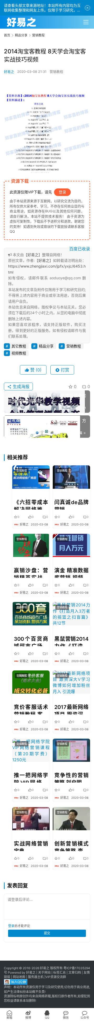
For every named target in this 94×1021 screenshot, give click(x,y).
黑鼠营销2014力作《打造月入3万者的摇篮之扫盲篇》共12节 (71, 641)
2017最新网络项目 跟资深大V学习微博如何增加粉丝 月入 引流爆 (71, 709)
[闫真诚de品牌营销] (71, 477)
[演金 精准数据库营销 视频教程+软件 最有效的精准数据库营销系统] (71, 545)
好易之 (9, 71)
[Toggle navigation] (85, 22)
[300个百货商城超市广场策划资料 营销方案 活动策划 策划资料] (31, 613)
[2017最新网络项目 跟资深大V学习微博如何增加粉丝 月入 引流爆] (71, 682)
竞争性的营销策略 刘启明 (71, 777)
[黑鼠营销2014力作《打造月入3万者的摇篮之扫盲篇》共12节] (71, 613)
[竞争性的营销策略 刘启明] (71, 750)
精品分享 (46, 346)
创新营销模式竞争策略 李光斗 (71, 846)
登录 (62, 192)
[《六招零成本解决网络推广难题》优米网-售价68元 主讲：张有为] (31, 477)
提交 (47, 933)
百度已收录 (79, 248)
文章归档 (74, 972)
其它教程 (18, 346)
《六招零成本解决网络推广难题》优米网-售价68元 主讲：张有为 (31, 504)
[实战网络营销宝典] (31, 818)
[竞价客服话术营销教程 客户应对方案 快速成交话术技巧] (31, 682)
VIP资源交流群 (55, 977)
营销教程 (56, 71)
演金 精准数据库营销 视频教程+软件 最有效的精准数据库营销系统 (71, 572)
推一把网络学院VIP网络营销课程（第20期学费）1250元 (31, 777)
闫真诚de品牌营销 (71, 504)
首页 (7, 35)
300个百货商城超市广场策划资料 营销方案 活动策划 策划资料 (31, 641)
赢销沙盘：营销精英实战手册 (31, 572)
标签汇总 (59, 972)
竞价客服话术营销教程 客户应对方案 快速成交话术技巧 (31, 709)
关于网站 (44, 972)
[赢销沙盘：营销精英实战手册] (31, 545)
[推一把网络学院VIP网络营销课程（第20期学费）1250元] (31, 750)
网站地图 (19, 977)
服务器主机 (36, 977)
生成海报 (20, 386)
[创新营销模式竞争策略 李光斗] (71, 818)
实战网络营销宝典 (31, 846)
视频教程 (18, 353)
